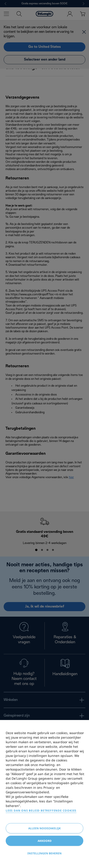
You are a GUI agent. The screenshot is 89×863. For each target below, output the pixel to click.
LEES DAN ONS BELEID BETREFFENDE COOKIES (41, 810)
